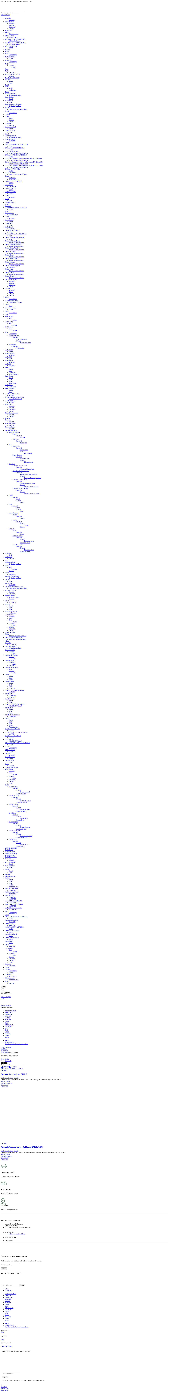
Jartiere (7, 572)
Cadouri (7, 114)
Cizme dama (12, 186)
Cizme (7, 176)
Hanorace (8, 420)
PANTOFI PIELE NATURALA (15, 704)
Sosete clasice (9, 923)
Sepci (6, 911)
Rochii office (13, 839)
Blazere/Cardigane (14, 432)
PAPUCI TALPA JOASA (13, 736)
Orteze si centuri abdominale (17, 636)
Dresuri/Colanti (9, 276)
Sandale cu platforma (11, 888)
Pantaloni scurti (9, 660)
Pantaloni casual (17, 536)
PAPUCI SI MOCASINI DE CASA (16, 732)
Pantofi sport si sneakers (12, 715)
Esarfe (7, 297)
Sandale (7, 878)
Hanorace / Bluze (10, 423)
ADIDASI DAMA (14, 41)
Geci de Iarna (9, 327)
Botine (7, 86)
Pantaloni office (17, 544)
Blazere (15, 434)
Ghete (6, 367)
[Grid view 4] (6, 1063)
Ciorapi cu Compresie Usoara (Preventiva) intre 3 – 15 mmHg (24, 165)
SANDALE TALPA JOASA (14, 904)
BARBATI (12, 141)
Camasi (7, 116)
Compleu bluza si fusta (20, 465)
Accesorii (8, 18)
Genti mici (8, 364)
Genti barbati (9, 350)
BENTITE (8, 60)
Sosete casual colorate (11, 920)
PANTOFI (12, 688)
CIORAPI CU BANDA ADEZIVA (16, 155)
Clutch (7, 195)
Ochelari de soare (10, 632)
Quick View (4, 1085)
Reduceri (11, 25)
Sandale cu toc (9, 895)
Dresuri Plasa (9, 269)
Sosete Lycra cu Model (12, 930)
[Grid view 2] (2, 1063)
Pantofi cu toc (9, 693)
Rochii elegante (13, 822)
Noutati (18, 341)
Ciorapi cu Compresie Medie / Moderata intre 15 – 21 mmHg (23, 162)
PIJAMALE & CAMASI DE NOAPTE (17, 743)
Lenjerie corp (9, 583)
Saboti (7, 869)
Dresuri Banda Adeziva (12, 248)
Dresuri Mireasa (10, 262)
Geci (6, 314)
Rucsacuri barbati (10, 862)
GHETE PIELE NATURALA (14, 397)
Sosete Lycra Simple (11, 934)
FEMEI (11, 146)
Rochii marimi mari (15, 830)
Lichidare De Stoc (10, 590)
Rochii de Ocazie (14, 795)
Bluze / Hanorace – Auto (12, 74)
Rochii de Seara (9, 855)
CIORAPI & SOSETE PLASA (14, 148)
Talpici (7, 944)
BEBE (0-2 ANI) (10, 57)
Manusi (7, 600)
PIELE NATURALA (15, 399)
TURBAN (8, 974)
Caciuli (7, 111)
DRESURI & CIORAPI (12, 230)
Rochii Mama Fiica (11, 857)
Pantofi (7, 674)
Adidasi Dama (9, 35)
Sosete (7, 915)
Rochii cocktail (13, 786)
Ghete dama (12, 383)
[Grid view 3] (4, 1063)
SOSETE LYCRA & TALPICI (14, 927)
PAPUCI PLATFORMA (12, 729)
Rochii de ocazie (25, 801)
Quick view (4, 1086)
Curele (7, 216)
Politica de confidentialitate (17, 1234)
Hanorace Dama (10, 427)
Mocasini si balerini (11, 611)
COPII (11, 48)
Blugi (6, 64)
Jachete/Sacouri (13, 513)
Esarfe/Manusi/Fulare (11, 300)
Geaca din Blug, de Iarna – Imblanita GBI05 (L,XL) (22, 1147)
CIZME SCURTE (10, 192)
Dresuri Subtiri (9, 272)
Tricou (7, 967)
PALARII (8, 643)
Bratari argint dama (11, 93)
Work (6, 981)
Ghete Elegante (9, 388)
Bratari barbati (9, 97)
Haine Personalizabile (11, 413)
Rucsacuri (8, 858)
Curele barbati (9, 220)
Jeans (14, 530)
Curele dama (9, 223)
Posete (7, 764)
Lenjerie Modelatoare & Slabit (18, 109)
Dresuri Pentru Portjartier (12, 265)
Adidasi (7, 32)
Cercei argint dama (10, 135)
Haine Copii (8, 404)
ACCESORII (13, 55)
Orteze (7, 634)
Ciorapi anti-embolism (11, 151)
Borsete (7, 85)
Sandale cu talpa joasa (11, 892)
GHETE (11, 395)
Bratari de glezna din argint (13, 104)
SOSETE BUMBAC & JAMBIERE (16, 916)
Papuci (7, 718)
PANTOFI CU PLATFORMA (14, 690)
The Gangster (9, 948)
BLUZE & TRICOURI (12, 78)
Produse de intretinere (11, 767)
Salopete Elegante (10, 876)
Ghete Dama (9, 385)
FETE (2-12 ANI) (10, 307)
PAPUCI (11, 730)
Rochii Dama (9, 850)
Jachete (15, 320)
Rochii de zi (12, 813)
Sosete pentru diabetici (12, 937)
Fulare (7, 311)
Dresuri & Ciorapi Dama (12, 241)
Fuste (10, 504)
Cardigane (8, 123)
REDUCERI (9, 769)
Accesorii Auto (9, 21)
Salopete (7, 874)
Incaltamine (8, 553)
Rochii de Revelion (11, 853)
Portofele (7, 753)
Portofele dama (9, 760)
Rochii (7, 785)
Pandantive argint (10, 646)
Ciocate (7, 142)
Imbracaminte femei (11, 430)
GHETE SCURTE (10, 400)
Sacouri (15, 520)
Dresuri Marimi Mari (11, 258)
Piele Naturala (9, 739)
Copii (6, 211)
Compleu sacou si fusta (20, 479)
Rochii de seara (13, 804)
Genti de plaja (9, 360)
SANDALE (12, 899)
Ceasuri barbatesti (10, 127)
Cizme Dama (9, 185)
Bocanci (7, 79)
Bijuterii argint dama (15, 95)
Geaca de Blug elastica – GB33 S (14, 1074)
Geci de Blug (9, 321)
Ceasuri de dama (10, 130)
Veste (10, 783)
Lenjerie (7, 579)
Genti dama (8, 357)
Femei (10, 83)
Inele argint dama (10, 562)
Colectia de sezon (10, 202)
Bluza (6, 69)
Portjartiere (12, 267)
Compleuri (8, 206)
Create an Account (6, 1346)
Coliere (7, 204)
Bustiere (7, 107)
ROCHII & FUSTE (11, 848)
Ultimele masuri (13, 34)
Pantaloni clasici (10, 650)
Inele (6, 560)
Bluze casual (16, 446)
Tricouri (11, 28)
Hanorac (7, 418)
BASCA (7, 53)
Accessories (8, 30)
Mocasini (7, 604)
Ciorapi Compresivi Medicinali (18, 153)
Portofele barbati (10, 757)
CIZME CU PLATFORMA (13, 181)
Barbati (7, 51)
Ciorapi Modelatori (10, 172)
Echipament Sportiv (11, 279)
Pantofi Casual (9, 681)
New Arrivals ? (9, 615)
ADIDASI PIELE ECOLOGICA (15, 42)
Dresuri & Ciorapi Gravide (13, 244)
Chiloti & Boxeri (10, 139)
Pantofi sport (9, 708)
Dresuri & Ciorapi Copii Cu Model (15, 234)
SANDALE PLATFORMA (13, 901)
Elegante (7, 288)
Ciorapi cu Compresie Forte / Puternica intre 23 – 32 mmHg (23, 158)
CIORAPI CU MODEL (12, 169)
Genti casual (12, 344)
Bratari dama (9, 100)
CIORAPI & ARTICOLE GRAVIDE (16, 144)
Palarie (7, 641)
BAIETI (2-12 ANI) (11, 46)
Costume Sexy (9, 213)
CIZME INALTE (10, 188)
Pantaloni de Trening (11, 655)
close (2, 1332)
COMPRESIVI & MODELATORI (16, 207)
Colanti (7, 199)
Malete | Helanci (10, 595)
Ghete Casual (9, 376)
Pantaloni (11, 65)
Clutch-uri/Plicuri (14, 336)
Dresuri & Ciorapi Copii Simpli (14, 237)
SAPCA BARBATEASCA (13, 908)
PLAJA (7, 746)
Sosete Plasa (8, 941)
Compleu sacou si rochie (20, 488)
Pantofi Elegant (9, 699)
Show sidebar (5, 1059)
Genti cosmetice (10, 353)
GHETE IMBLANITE (12, 393)
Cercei (7, 134)
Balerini (7, 49)
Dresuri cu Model (10, 251)
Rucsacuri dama (10, 865)
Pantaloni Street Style (11, 667)
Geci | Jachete (9, 316)
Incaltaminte (12, 90)
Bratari (7, 92)
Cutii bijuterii (9, 227)
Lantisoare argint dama (12, 576)
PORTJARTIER (10, 750)
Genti (6, 332)
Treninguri (12, 27)
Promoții (15, 337)
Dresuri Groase (9, 255)
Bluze (6, 71)
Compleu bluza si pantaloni (21, 471)
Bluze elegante (17, 455)
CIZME (11, 183)
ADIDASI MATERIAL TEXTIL (15, 39)
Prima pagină (5, 1052)
